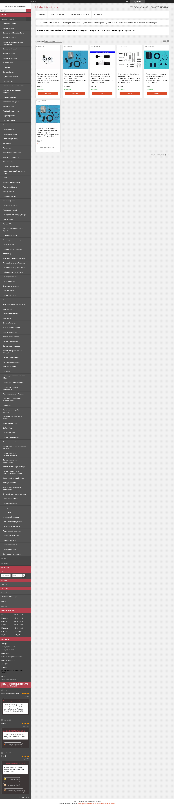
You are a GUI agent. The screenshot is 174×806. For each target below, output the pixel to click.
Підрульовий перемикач (12, 531)
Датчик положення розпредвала (10, 461)
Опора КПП (7, 512)
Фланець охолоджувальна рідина (13, 229)
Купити (48, 93)
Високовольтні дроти (11, 286)
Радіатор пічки (8, 106)
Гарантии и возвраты (80, 14)
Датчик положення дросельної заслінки (14, 447)
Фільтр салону (8, 191)
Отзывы (4, 563)
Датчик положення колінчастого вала (10, 454)
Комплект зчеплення (11, 157)
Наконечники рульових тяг (13, 86)
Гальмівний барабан (11, 125)
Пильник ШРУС (8, 291)
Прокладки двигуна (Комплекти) (10, 388)
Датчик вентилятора (11, 337)
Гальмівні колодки (10, 134)
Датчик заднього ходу (11, 346)
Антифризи (7, 143)
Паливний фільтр (9, 196)
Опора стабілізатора (11, 517)
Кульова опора (8, 162)
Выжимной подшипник (11, 327)
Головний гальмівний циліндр (14, 263)
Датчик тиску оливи (10, 341)
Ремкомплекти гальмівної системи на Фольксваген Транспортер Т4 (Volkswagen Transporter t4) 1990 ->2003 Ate (102, 78)
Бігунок (5, 300)
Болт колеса (7, 309)
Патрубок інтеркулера (11, 526)
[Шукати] (28, 11)
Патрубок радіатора (10, 205)
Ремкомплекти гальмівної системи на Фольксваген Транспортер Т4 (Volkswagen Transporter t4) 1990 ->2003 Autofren (48, 132)
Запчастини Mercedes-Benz (13, 33)
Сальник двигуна (9, 540)
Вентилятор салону (10, 314)
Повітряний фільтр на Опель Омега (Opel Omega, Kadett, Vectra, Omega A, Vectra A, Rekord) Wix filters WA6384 (14, 708)
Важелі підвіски (8, 72)
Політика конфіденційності (106, 804)
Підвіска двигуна (9, 97)
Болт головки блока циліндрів (14, 304)
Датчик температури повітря (14, 467)
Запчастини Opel (9, 37)
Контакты (98, 14)
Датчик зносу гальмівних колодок (12, 352)
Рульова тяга (8, 81)
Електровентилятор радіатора (14, 215)
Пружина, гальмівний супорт (14, 394)
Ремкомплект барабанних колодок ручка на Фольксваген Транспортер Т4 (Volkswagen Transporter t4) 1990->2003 (129, 78)
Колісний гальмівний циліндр (14, 258)
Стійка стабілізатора (11, 166)
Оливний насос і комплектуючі (14, 494)
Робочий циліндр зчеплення (13, 272)
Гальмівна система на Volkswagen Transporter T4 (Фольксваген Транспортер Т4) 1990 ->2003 (80, 23)
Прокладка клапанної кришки (14, 240)
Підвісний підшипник (11, 111)
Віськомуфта (7, 318)
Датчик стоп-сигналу (11, 357)
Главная (41, 14)
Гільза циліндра (9, 433)
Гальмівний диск (9, 129)
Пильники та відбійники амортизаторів (12, 399)
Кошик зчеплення (9, 366)
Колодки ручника (9, 483)
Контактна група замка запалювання (12, 488)
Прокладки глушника (11, 535)
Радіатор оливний (10, 210)
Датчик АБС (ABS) (9, 295)
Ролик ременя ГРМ (10, 423)
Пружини (6, 67)
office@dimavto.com (8, 680)
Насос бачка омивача (11, 499)
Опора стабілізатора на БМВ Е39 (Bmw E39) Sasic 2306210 (14, 735)
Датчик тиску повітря (11, 437)
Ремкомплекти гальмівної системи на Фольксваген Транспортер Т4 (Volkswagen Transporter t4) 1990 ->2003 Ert (48, 78)
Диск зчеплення (9, 120)
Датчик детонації (9, 442)
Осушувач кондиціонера (12, 522)
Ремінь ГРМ (7, 405)
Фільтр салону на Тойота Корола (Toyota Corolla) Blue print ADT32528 (14, 769)
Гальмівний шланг (10, 545)
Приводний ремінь (10, 277)
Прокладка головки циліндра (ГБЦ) (14, 377)
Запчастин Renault (10, 49)
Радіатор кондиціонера (12, 152)
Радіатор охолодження (11, 102)
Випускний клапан (10, 332)
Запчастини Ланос (10, 58)
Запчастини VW (9, 53)
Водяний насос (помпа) (11, 182)
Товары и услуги (7, 19)
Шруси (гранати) (9, 116)
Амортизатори (8, 63)
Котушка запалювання (11, 362)
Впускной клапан (9, 323)
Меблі (5, 178)
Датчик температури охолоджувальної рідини (12, 472)
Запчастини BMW (9, 24)
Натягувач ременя (10, 503)
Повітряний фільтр (10, 187)
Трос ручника (8, 219)
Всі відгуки (23, 797)
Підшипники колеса (10, 76)
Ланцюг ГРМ (7, 224)
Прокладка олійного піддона (14, 382)
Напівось (6, 371)
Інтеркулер (7, 254)
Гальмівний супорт (10, 549)
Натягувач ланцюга (10, 508)
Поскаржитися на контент (87, 804)
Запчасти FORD (8, 28)
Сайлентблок (8, 428)
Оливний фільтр (9, 201)
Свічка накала (8, 244)
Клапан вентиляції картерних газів (14, 172)
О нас (3, 559)
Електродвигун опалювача (13, 554)
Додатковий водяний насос (13, 478)
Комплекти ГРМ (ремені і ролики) (12, 91)
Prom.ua (98, 801)
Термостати (7, 148)
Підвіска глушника (10, 235)
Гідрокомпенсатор (10, 281)
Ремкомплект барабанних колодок (13, 411)
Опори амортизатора (11, 139)
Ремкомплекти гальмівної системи (12, 418)
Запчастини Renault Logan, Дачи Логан (13, 43)
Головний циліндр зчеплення (14, 267)
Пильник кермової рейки (12, 249)
